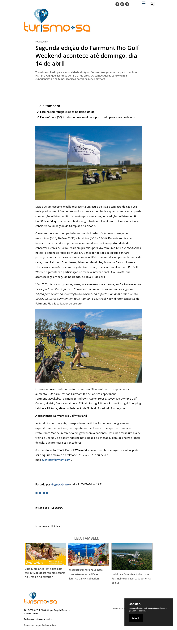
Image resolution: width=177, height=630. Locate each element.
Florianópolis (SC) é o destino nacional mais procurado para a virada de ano (87, 117)
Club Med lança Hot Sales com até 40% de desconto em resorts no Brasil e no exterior (45, 573)
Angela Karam (60, 484)
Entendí (135, 618)
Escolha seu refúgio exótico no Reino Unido (67, 112)
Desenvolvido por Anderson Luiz (40, 625)
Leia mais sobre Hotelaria (47, 526)
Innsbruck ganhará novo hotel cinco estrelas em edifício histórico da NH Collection (85, 574)
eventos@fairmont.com (55, 460)
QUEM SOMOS (118, 608)
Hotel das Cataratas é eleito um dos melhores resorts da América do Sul (131, 578)
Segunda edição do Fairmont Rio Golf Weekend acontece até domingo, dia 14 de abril (87, 55)
